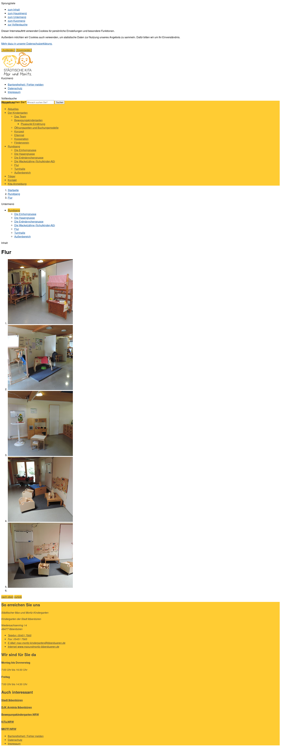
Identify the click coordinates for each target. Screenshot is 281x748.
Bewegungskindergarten (28, 120)
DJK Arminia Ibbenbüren (16, 707)
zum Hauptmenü (17, 13)
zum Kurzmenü (16, 21)
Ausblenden (8, 50)
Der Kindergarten (18, 113)
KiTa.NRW (7, 722)
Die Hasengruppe (24, 154)
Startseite (13, 190)
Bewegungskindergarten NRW (20, 714)
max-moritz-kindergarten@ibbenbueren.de (36, 643)
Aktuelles (13, 109)
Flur (16, 165)
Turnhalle (19, 169)
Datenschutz (15, 88)
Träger (11, 176)
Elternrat (19, 135)
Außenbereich (22, 172)
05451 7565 (19, 635)
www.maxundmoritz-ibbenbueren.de (33, 646)
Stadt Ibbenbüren (12, 700)
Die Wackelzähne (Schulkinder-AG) (34, 161)
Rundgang (14, 146)
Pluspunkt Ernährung (33, 124)
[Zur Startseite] (17, 75)
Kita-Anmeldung (17, 184)
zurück (18, 597)
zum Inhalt (14, 9)
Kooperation (21, 139)
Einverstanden (23, 50)
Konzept (19, 131)
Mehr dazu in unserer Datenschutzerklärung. (26, 43)
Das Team (20, 116)
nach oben (7, 597)
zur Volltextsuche (17, 24)
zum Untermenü (17, 17)
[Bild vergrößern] (40, 323)
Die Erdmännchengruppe (28, 157)
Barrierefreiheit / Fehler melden (26, 84)
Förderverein (21, 142)
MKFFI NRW (8, 729)
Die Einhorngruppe (25, 150)
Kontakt (12, 180)
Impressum (14, 92)
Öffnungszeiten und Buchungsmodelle (36, 127)
